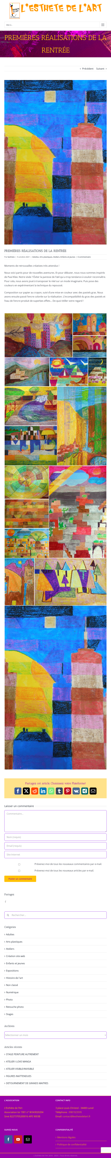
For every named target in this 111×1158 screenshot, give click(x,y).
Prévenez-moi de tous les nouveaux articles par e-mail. (64, 870)
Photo (9, 999)
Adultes (35, 257)
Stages (9, 1014)
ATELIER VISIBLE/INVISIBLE (20, 1068)
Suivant (100, 68)
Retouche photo (15, 1006)
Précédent (88, 68)
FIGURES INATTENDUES (18, 1076)
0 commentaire (84, 257)
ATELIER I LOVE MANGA (18, 1061)
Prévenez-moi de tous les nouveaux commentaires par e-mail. (68, 864)
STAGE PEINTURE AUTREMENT (22, 1054)
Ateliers (56, 257)
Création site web (15, 956)
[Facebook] (5, 902)
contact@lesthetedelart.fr (76, 1116)
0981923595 (75, 1112)
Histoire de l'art (14, 978)
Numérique (12, 992)
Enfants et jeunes (67, 257)
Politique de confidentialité (71, 1144)
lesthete (11, 257)
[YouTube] (18, 1139)
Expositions (12, 970)
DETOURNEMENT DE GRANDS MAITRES (27, 1083)
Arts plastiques (46, 257)
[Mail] (28, 1139)
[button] (38, 335)
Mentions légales (66, 1137)
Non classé (12, 985)
